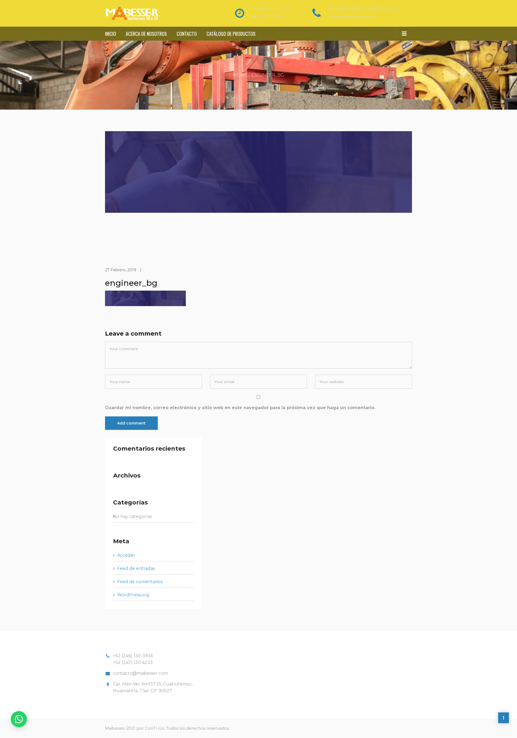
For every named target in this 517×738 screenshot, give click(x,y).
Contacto (187, 33)
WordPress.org (133, 594)
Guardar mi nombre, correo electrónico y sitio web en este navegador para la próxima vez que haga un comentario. (240, 407)
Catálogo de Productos (231, 33)
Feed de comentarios (140, 581)
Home (240, 75)
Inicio (110, 33)
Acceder (126, 555)
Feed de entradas (136, 568)
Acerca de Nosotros (146, 33)
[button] (19, 719)
